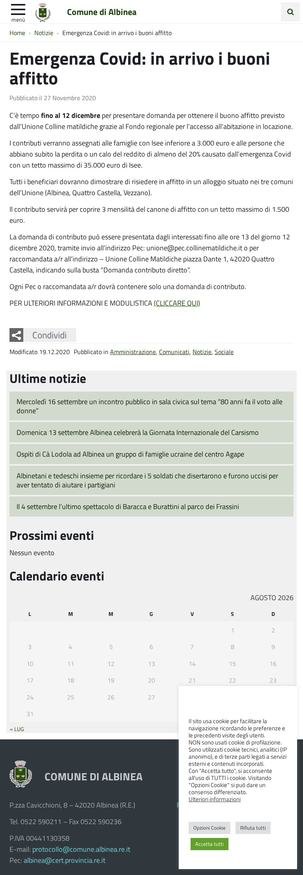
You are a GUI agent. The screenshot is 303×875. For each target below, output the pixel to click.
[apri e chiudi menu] (18, 9)
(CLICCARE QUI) (177, 303)
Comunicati (174, 351)
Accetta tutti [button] (209, 843)
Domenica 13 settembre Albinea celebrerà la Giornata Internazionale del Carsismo (138, 432)
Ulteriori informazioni (215, 798)
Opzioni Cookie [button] (209, 827)
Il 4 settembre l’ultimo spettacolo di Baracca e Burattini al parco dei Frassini (128, 506)
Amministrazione (133, 351)
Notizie (202, 351)
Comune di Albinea (102, 11)
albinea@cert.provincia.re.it (64, 860)
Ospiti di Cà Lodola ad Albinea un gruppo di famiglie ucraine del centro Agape (130, 454)
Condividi (49, 334)
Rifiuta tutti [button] (253, 827)
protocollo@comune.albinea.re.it (81, 849)
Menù (18, 19)
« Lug (17, 729)
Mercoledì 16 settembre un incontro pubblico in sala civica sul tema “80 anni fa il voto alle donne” (149, 406)
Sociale (224, 351)
